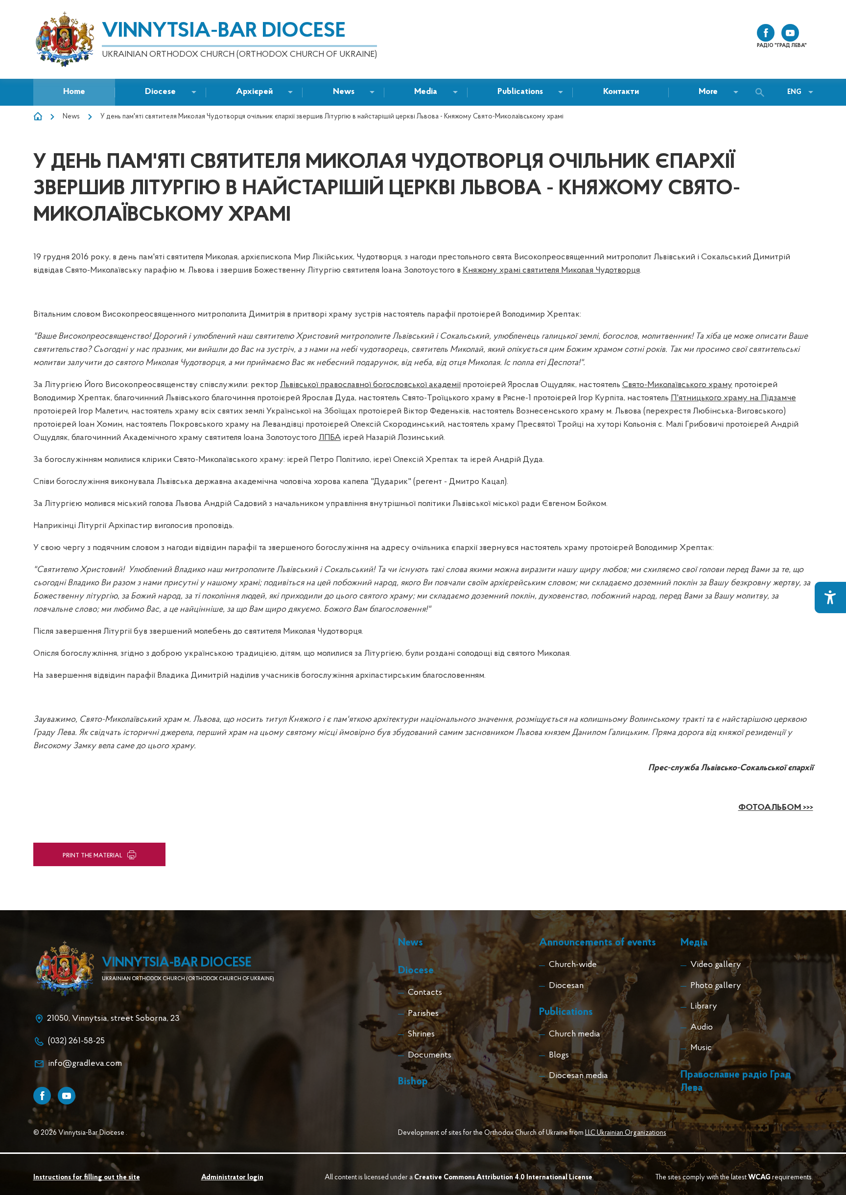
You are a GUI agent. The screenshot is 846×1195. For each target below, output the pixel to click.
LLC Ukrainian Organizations (625, 1133)
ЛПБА (330, 438)
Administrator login (232, 1177)
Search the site (762, 92)
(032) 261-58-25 (76, 1041)
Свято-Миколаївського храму (677, 385)
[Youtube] (66, 1095)
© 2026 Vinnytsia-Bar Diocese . (80, 1133)
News (71, 116)
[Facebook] (42, 1095)
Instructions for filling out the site (86, 1177)
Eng (794, 92)
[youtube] (790, 33)
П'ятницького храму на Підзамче (733, 398)
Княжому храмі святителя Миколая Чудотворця (551, 270)
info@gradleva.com (85, 1063)
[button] (343, 92)
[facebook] (766, 33)
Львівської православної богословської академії (370, 385)
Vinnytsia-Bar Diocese (224, 31)
